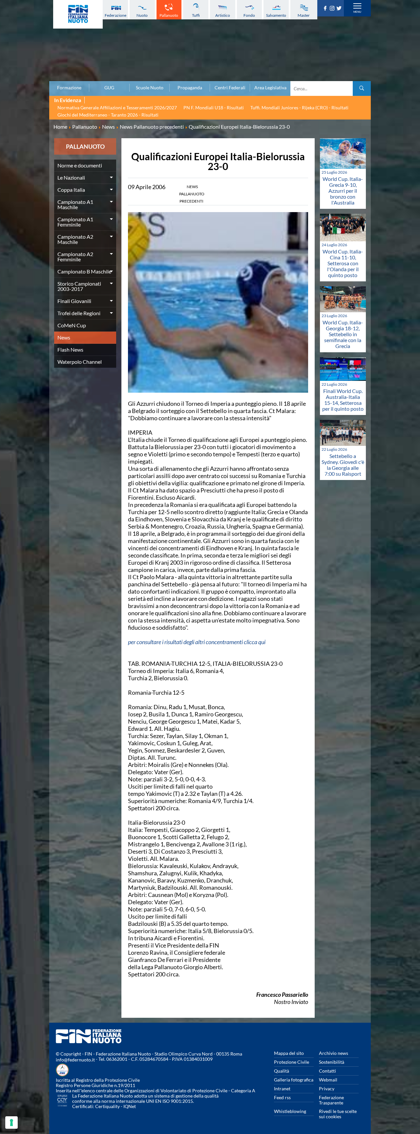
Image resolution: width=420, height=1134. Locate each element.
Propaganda (190, 87)
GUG (109, 87)
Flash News (70, 349)
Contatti (327, 1071)
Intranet (282, 1088)
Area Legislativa (270, 87)
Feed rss (282, 1097)
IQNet (129, 1106)
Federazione (115, 15)
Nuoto (142, 15)
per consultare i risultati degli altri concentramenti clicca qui (196, 641)
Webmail (328, 1079)
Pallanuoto (168, 15)
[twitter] (339, 8)
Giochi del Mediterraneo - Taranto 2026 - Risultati (107, 115)
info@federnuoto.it (75, 1059)
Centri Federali (230, 87)
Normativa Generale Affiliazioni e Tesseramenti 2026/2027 (117, 107)
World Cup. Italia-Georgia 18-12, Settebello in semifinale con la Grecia (343, 334)
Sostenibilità (331, 1062)
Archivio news (333, 1053)
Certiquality (107, 1106)
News (63, 337)
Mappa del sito (289, 1053)
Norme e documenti (79, 165)
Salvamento (276, 15)
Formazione (69, 87)
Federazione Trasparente (331, 1100)
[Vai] (362, 88)
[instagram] (332, 8)
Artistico (222, 15)
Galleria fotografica (293, 1079)
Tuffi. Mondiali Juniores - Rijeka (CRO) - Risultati (299, 107)
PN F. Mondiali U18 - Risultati (213, 107)
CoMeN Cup (71, 325)
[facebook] (326, 8)
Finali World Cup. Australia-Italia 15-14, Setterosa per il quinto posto (343, 400)
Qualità (281, 1071)
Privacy (326, 1088)
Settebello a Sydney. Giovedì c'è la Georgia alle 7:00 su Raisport (343, 465)
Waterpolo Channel (79, 362)
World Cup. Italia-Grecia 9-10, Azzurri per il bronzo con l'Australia (343, 191)
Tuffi (196, 15)
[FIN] (78, 14)
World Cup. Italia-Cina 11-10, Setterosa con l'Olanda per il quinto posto (343, 263)
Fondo (249, 15)
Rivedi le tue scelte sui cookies (338, 1113)
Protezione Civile (291, 1062)
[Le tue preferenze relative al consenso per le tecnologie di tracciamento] (11, 1122)
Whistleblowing (290, 1111)
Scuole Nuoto (149, 87)
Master (304, 15)
